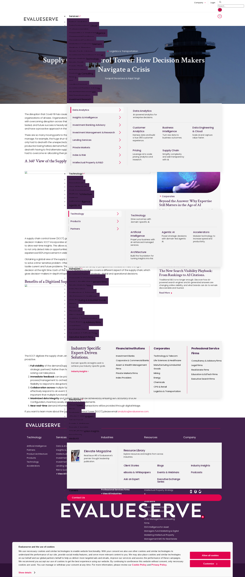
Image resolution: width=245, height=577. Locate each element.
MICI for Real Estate (167, 538)
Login (213, 2)
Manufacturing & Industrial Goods (87, 300)
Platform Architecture (80, 194)
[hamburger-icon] (220, 16)
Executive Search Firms (81, 337)
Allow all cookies (210, 555)
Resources (75, 399)
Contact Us (78, 497)
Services (74, 16)
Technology (76, 173)
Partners (31, 450)
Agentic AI (74, 205)
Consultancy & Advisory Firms (85, 322)
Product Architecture (37, 454)
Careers (73, 490)
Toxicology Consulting (81, 73)
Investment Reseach (80, 99)
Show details (25, 572)
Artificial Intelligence (37, 446)
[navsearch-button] (219, 2)
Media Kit (74, 438)
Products (31, 457)
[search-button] (220, 10)
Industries (74, 268)
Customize (208, 563)
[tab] (97, 110)
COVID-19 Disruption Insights (84, 431)
